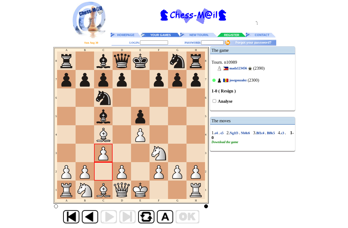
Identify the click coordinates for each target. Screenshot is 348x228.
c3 (283, 133)
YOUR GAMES (160, 35)
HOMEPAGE (125, 35)
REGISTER (231, 35)
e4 (217, 133)
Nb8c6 (245, 133)
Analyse (224, 101)
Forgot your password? (253, 42)
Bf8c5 (271, 133)
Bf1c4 (260, 133)
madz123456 (238, 68)
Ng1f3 (234, 133)
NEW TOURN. (199, 35)
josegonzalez (238, 80)
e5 (222, 133)
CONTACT (262, 35)
